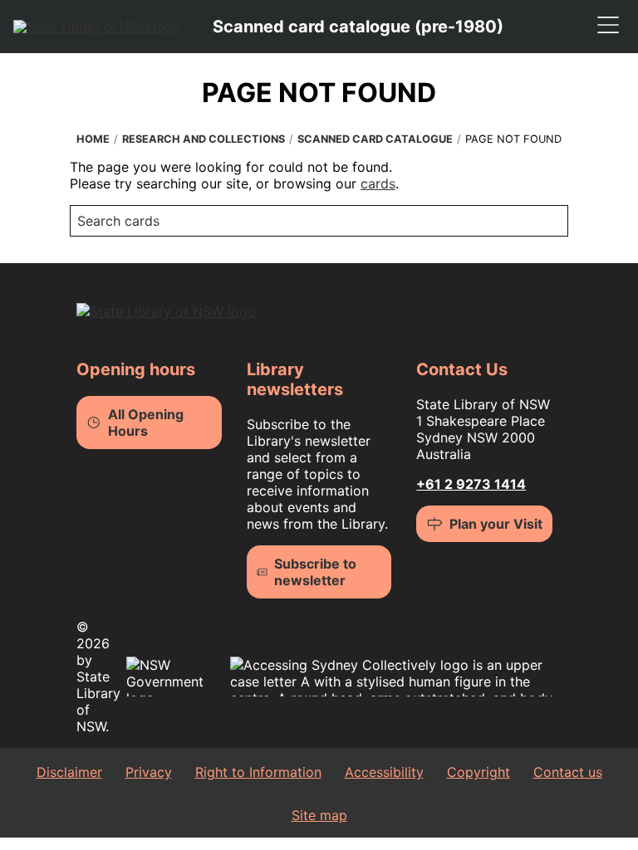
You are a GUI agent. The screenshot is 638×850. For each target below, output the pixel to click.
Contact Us (462, 369)
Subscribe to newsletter (315, 572)
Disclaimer (69, 772)
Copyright (478, 772)
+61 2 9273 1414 (471, 484)
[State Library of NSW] (96, 26)
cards (378, 183)
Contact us (567, 772)
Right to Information (258, 772)
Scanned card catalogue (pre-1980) (358, 27)
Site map (319, 815)
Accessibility (384, 772)
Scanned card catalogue (375, 139)
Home (93, 139)
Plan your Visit (495, 523)
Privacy (148, 772)
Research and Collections (203, 139)
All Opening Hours (146, 422)
